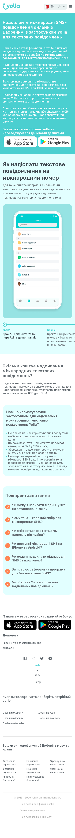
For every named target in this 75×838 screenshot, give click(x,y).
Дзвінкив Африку (13, 718)
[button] (55, 7)
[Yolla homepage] (11, 6)
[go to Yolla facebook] (25, 658)
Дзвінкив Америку (49, 718)
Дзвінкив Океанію (13, 723)
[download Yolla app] (20, 141)
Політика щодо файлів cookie (37, 804)
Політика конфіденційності (36, 817)
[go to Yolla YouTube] (50, 658)
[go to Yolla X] (42, 658)
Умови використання (33, 810)
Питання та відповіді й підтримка (22, 643)
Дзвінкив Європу (13, 712)
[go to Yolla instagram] (33, 658)
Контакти (8, 648)
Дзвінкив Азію (46, 712)
